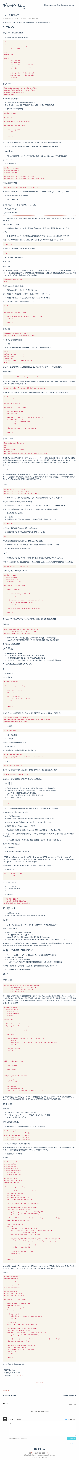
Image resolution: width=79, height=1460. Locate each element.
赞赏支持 (39, 1383)
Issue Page (72, 1404)
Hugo (33, 1453)
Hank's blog (14, 5)
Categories (64, 5)
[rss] (43, 1449)
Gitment (74, 1444)
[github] (39, 1449)
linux (5, 1390)
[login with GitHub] (5, 1419)
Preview (18, 1419)
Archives (53, 5)
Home (46, 5)
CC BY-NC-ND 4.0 (18, 1375)
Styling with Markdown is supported (18, 1438)
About (71, 5)
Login (65, 1419)
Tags (58, 5)
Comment (72, 1438)
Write (11, 1419)
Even (48, 1453)
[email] (35, 1449)
